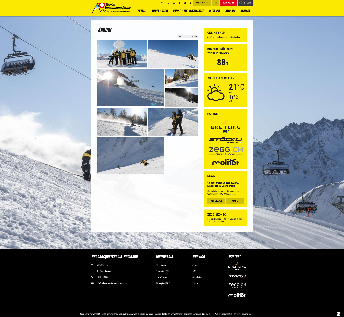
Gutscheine (197, 277)
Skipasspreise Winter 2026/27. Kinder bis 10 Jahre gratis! (223, 184)
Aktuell (142, 10)
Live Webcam (161, 277)
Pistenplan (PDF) (163, 283)
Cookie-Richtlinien (162, 314)
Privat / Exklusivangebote (188, 10)
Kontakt (245, 10)
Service (198, 256)
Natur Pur (214, 10)
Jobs (194, 265)
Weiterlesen (216, 201)
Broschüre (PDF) (163, 271)
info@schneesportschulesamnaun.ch (112, 283)
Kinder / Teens (160, 10)
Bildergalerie (161, 265)
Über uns (230, 10)
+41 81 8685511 (104, 277)
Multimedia (164, 256)
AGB (194, 271)
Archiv (235, 201)
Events (195, 283)
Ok (338, 314)
